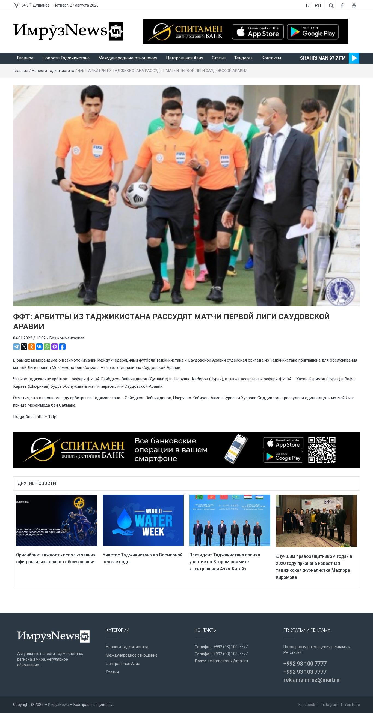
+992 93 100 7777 (305, 663)
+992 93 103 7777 (305, 672)
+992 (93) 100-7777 (231, 647)
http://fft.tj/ (47, 416)
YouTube (352, 704)
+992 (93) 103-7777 (231, 654)
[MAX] (54, 346)
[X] (24, 346)
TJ (308, 5)
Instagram (330, 704)
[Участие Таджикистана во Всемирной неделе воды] (143, 520)
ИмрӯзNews (58, 704)
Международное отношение (132, 655)
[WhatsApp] (47, 346)
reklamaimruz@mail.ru (228, 661)
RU (318, 5)
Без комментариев (67, 338)
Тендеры (243, 58)
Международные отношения (127, 58)
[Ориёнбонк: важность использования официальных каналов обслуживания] (56, 520)
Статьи (219, 58)
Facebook (306, 704)
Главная (21, 70)
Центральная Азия (184, 58)
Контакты (271, 58)
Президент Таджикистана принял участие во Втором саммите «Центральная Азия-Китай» (224, 561)
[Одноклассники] (31, 346)
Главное (25, 58)
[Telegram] (16, 346)
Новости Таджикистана (66, 58)
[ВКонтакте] (39, 346)
